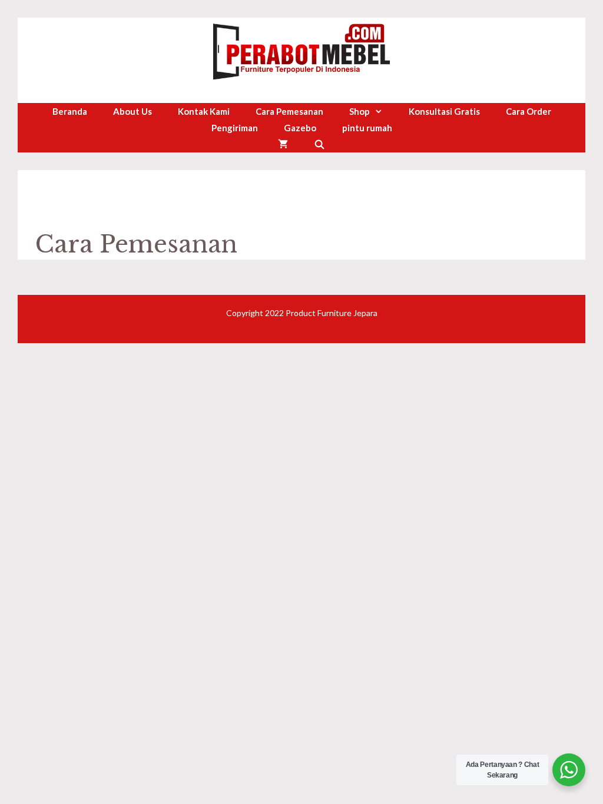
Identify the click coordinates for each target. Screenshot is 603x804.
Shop (359, 111)
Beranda (69, 111)
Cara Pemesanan (289, 111)
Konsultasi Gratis (444, 111)
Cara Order (528, 111)
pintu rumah (367, 127)
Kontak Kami (204, 111)
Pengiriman (234, 127)
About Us (132, 111)
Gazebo (300, 127)
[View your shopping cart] (283, 144)
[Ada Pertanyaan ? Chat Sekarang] (568, 769)
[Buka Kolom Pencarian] (319, 144)
